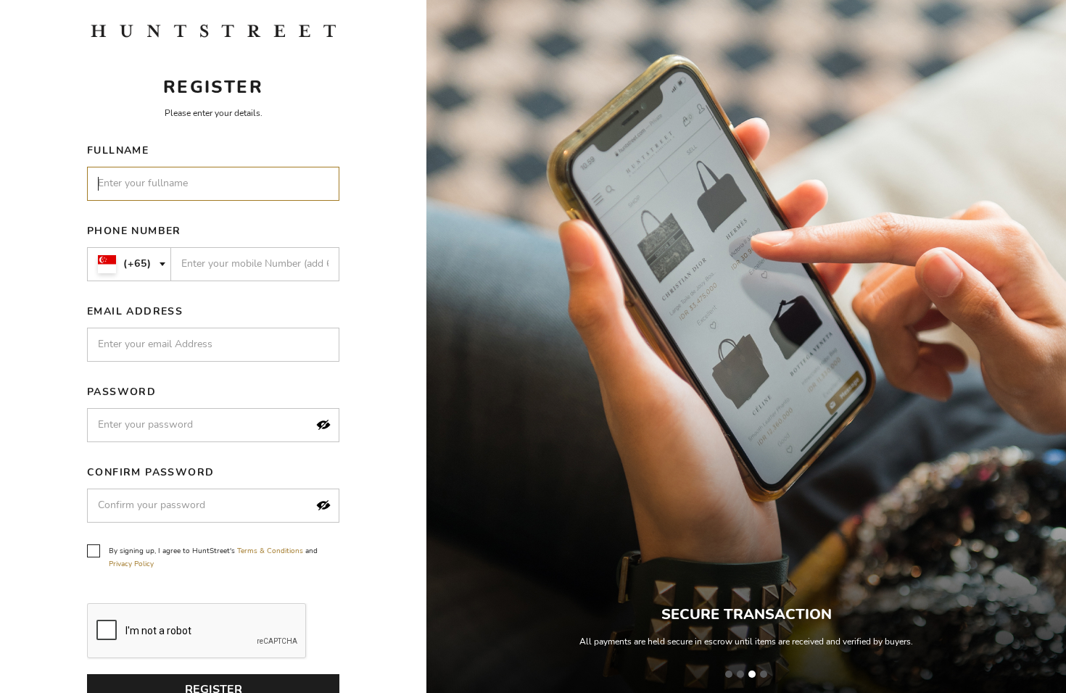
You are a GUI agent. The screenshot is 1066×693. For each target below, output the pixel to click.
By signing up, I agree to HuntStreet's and (213, 557)
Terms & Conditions (270, 551)
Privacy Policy (131, 564)
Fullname (118, 150)
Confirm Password (150, 472)
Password (121, 392)
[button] (323, 425)
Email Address (135, 311)
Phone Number (134, 231)
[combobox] (129, 264)
